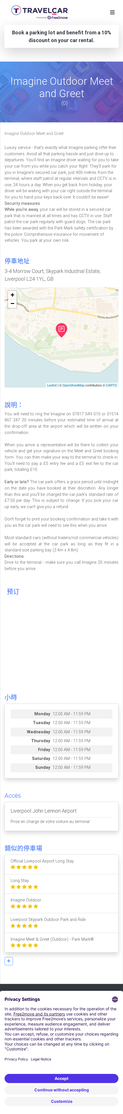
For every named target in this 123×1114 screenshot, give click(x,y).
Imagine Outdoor (26, 900)
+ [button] (12, 294)
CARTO (111, 385)
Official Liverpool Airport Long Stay (42, 861)
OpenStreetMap (73, 385)
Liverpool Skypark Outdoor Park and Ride (48, 919)
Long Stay (20, 880)
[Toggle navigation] (112, 12)
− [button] (12, 303)
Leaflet (52, 385)
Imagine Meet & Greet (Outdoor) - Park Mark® (52, 939)
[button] (9, 961)
